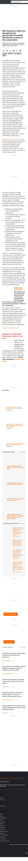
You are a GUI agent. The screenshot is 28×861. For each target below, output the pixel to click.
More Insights (23, 647)
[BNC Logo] (14, 775)
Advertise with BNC (14, 27)
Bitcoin (5, 53)
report (8, 253)
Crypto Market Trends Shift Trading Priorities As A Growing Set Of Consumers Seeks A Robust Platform (15, 516)
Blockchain (11, 53)
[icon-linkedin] (6, 791)
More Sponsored (22, 451)
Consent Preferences (4, 841)
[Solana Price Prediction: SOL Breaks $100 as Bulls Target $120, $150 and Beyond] (15, 433)
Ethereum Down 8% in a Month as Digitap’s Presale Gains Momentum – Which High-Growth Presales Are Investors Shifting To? (18, 566)
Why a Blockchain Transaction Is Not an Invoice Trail (15, 499)
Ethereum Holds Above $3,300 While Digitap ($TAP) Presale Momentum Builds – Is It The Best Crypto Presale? (18, 531)
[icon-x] (9, 791)
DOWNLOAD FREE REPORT (18, 289)
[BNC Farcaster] (20, 791)
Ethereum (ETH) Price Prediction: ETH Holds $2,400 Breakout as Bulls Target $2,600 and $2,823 (14, 707)
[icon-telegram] (4, 791)
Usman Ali (5, 687)
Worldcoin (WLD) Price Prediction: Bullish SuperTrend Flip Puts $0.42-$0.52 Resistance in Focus (12, 694)
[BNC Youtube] (12, 791)
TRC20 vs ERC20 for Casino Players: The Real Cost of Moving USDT (15, 467)
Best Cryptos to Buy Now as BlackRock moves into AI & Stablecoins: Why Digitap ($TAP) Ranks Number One (17, 553)
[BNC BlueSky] (17, 791)
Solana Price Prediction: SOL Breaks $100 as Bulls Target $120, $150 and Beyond (13, 681)
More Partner (21, 523)
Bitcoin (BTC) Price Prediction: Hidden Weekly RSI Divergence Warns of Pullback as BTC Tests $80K (15, 425)
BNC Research (17, 53)
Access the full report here (11, 328)
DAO (4, 55)
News (3, 47)
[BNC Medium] (14, 791)
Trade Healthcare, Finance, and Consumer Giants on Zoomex (15, 483)
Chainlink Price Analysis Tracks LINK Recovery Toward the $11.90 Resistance (13, 655)
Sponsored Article (17, 536)
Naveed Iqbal (6, 660)
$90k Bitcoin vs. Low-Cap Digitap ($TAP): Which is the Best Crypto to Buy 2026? (17, 542)
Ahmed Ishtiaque (7, 673)
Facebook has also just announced (12, 139)
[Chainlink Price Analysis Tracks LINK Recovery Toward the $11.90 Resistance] (15, 395)
